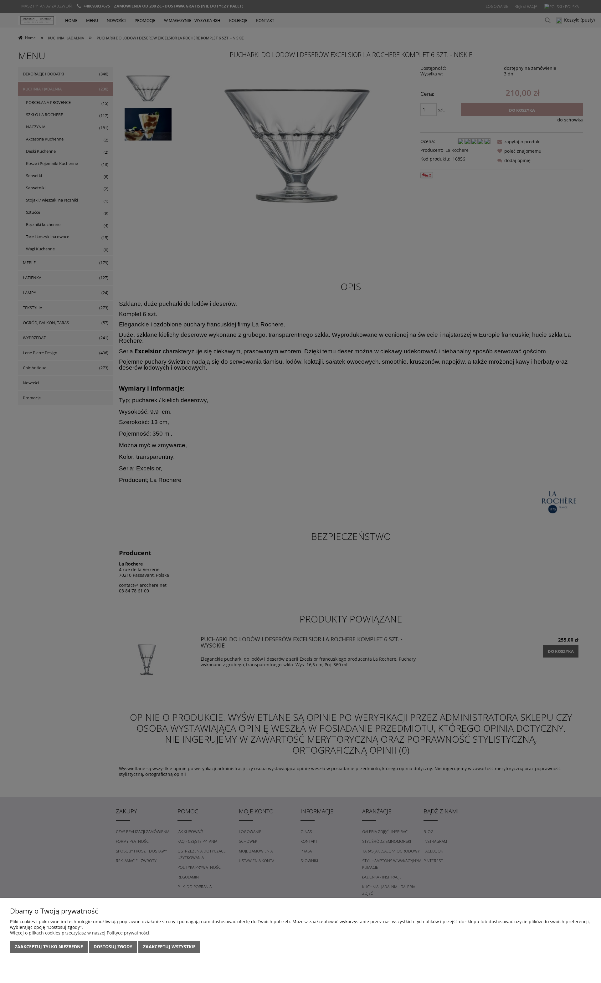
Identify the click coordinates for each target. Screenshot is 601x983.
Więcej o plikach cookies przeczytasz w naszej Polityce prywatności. (80, 933)
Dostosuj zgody (113, 947)
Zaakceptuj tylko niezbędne (49, 947)
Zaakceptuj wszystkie (169, 947)
